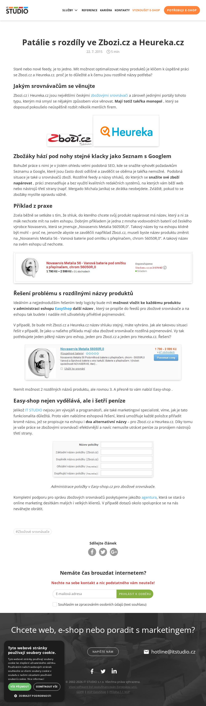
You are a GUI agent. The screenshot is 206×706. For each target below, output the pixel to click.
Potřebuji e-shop (182, 10)
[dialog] (34, 671)
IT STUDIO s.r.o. (17, 10)
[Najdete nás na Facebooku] (92, 671)
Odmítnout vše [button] (47, 686)
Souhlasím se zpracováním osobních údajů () (102, 604)
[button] (34, 695)
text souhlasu (135, 604)
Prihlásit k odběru (135, 594)
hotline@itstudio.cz (173, 651)
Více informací (35, 679)
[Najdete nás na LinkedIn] (114, 670)
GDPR (80, 692)
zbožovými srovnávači (109, 95)
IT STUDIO (34, 410)
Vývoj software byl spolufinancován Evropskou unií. (103, 687)
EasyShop (63, 308)
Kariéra (106, 10)
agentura (149, 497)
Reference (89, 10)
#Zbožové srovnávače (32, 531)
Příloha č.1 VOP (119, 692)
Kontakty (122, 10)
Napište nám (103, 652)
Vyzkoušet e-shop (146, 10)
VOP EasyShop (96, 692)
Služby (67, 10)
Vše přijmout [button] (19, 686)
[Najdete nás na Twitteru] (103, 671)
